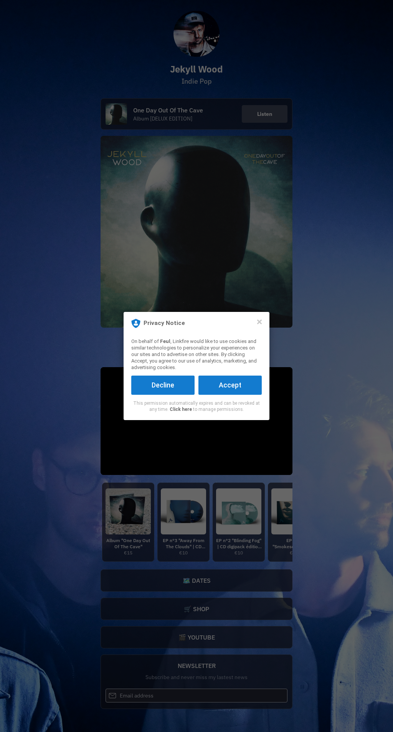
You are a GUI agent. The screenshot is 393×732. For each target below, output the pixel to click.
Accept (230, 385)
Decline (163, 385)
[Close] (259, 322)
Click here (181, 409)
